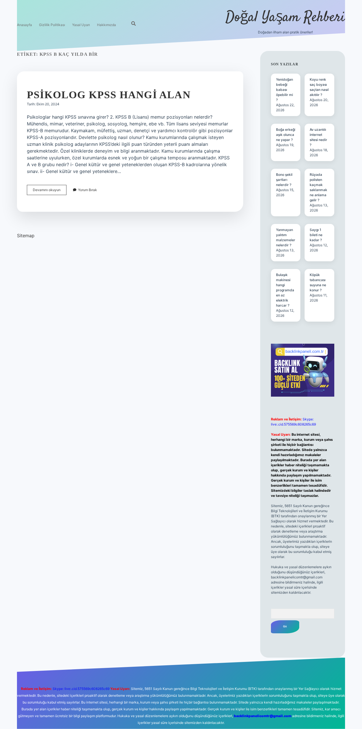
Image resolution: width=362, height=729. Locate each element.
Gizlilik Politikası (52, 25)
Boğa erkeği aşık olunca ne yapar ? (285, 134)
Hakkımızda (106, 25)
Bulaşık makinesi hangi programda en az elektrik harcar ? (285, 290)
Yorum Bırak (87, 190)
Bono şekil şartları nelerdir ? (284, 179)
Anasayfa (24, 25)
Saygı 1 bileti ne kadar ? (316, 235)
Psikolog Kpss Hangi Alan (109, 95)
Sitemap (26, 235)
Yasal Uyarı (81, 25)
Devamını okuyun (49, 191)
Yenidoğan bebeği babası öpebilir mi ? (284, 89)
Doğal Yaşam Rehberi (285, 17)
